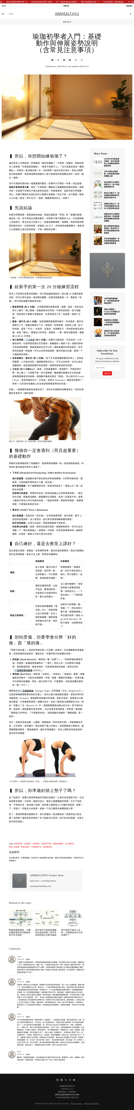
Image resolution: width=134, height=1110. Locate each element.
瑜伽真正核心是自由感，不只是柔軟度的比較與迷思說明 (111, 333)
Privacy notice (76, 1103)
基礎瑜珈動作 (58, 843)
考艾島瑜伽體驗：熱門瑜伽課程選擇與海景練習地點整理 (111, 240)
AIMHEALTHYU (67, 14)
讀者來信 (129, 6)
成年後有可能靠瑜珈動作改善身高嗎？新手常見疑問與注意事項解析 (46, 932)
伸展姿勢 (36, 843)
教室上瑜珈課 (14, 847)
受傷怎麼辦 (25, 847)
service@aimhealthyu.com (67, 1094)
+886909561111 (67, 1089)
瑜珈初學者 (18, 843)
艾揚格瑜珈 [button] (28, 690)
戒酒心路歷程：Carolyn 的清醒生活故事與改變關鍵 (112, 311)
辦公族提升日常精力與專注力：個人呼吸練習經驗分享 (111, 184)
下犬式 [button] (31, 339)
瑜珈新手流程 (46, 843)
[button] (3, 13)
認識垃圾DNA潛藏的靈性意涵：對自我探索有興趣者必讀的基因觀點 (112, 217)
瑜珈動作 (27, 843)
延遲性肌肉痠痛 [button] (24, 670)
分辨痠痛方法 (36, 847)
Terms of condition (91, 1103)
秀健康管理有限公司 (67, 1086)
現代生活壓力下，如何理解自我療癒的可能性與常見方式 (111, 195)
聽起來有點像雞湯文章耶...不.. (78, 2)
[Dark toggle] (130, 13)
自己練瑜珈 (69, 843)
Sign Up (107, 373)
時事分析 (66, 6)
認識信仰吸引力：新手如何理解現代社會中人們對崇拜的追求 (111, 205)
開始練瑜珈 (47, 847)
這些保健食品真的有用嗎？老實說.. (30, 2)
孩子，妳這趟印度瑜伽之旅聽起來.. (55, 2)
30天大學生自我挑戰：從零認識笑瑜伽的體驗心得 (111, 173)
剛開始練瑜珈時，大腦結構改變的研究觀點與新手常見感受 (20, 932)
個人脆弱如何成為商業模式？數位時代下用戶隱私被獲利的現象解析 (111, 229)
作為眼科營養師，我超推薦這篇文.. (102, 2)
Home (4, 6)
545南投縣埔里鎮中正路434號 (66, 1097)
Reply (28, 959)
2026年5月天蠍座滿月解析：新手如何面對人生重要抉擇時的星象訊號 (111, 162)
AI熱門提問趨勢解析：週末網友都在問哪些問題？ (111, 300)
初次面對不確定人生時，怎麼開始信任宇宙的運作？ (72, 932)
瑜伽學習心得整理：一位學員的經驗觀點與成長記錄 (111, 322)
